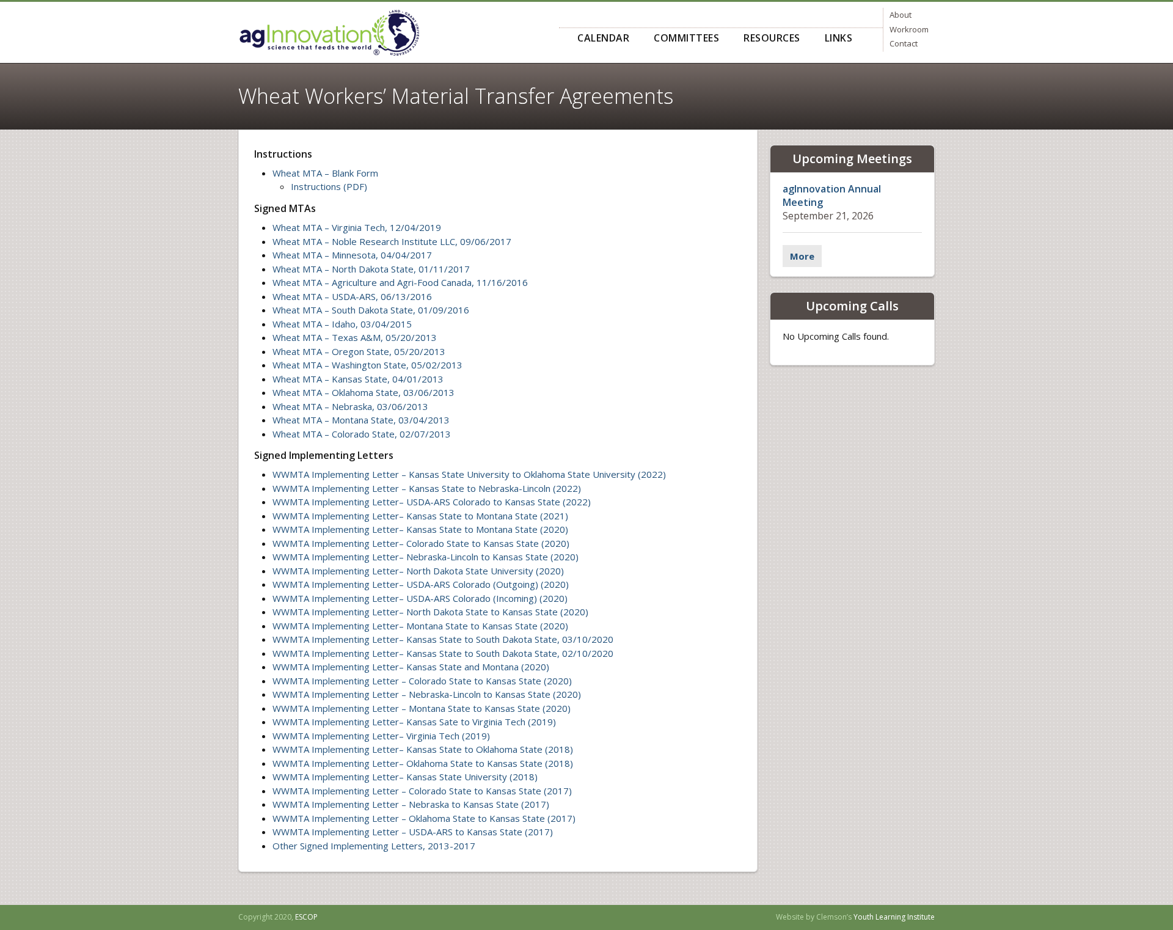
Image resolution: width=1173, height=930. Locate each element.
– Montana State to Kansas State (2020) (483, 625)
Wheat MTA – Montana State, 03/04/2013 (361, 419)
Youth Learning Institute (894, 917)
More (802, 256)
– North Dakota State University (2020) (481, 570)
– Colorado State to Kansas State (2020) (484, 543)
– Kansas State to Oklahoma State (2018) (486, 749)
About (901, 14)
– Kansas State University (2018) (468, 776)
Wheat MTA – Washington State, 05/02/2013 (367, 364)
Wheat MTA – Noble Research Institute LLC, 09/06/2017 (391, 241)
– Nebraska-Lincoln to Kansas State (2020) (489, 556)
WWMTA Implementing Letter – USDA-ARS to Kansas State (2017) (412, 831)
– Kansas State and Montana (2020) (474, 666)
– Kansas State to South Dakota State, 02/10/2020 (506, 653)
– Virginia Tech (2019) (444, 735)
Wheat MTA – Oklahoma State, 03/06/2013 (363, 392)
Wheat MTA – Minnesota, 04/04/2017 (352, 254)
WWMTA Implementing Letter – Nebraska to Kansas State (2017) (410, 804)
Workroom (909, 29)
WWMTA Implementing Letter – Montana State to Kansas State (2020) (421, 708)
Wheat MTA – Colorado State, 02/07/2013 (361, 433)
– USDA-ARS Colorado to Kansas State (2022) (495, 501)
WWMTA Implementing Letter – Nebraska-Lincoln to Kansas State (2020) (426, 694)
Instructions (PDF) (329, 186)
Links (839, 38)
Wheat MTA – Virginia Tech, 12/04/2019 (356, 227)
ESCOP (306, 917)
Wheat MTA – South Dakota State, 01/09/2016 (370, 309)
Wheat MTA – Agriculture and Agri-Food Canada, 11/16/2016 (400, 282)
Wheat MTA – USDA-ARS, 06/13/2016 (352, 296)
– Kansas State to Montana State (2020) (483, 529)
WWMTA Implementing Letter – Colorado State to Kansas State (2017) (422, 790)
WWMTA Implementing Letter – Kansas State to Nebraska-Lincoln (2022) (426, 488)
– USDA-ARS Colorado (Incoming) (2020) (483, 598)
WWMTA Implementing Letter (335, 501)
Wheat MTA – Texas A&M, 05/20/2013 (354, 337)
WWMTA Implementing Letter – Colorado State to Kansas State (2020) (422, 680)
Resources (772, 38)
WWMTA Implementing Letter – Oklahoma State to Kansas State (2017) (424, 818)
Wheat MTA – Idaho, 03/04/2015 (342, 323)
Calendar (603, 38)
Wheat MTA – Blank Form (325, 172)
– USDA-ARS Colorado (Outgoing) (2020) (484, 584)
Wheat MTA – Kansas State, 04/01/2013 (358, 378)
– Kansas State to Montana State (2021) (483, 515)
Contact (904, 43)
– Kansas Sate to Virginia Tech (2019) (477, 721)
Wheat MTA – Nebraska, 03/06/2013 (350, 406)
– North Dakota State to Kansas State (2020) (493, 611)
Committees (686, 38)
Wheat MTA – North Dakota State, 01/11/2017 (371, 268)
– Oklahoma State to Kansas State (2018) (486, 763)
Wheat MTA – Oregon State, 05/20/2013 (358, 351)
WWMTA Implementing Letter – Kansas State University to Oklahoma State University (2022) (469, 474)
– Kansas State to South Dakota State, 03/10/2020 (506, 639)
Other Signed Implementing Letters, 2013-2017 (373, 845)
